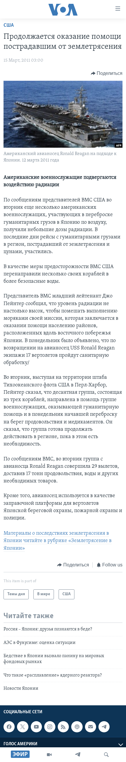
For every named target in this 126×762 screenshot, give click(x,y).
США (9, 25)
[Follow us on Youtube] (36, 726)
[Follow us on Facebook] (9, 726)
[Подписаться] (90, 726)
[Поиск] (106, 754)
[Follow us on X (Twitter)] (22, 726)
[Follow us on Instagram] (49, 726)
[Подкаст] (76, 726)
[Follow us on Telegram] (104, 726)
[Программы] (49, 754)
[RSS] (63, 726)
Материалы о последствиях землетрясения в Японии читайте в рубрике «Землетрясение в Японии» (58, 541)
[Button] (107, 73)
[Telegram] (78, 754)
